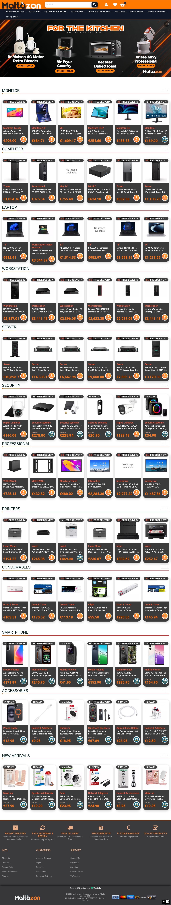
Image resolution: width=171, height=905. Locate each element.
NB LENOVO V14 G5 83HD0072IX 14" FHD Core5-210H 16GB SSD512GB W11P (12, 249)
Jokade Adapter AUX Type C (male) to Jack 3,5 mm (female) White (42, 732)
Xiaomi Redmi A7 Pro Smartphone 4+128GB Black (13, 674)
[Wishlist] (115, 4)
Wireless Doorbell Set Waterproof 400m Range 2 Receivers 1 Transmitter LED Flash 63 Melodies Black (156, 427)
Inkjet (35, 546)
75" (61, 128)
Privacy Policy (7, 867)
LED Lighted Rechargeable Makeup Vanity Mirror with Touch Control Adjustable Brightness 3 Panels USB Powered (14, 797)
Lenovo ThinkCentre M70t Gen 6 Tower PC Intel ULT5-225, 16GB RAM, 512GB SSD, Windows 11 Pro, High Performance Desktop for (13, 191)
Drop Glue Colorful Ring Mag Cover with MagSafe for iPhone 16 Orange (14, 732)
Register (39, 867)
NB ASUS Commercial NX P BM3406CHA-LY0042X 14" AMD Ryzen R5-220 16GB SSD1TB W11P (99, 249)
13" (61, 244)
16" (118, 244)
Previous (163, 90)
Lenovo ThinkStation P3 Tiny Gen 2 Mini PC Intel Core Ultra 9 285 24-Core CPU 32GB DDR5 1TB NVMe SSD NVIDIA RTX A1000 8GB (71, 310)
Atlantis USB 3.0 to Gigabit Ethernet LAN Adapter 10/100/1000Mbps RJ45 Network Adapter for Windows (99, 797)
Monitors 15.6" (96, 128)
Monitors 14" (39, 128)
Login (38, 863)
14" (5, 244)
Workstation (10, 305)
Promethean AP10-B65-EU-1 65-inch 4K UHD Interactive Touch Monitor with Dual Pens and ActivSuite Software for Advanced (127, 485)
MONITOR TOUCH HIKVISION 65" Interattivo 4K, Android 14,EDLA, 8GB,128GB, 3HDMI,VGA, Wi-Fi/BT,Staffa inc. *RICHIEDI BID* (98, 485)
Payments (74, 863)
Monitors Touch (12, 128)
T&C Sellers (75, 876)
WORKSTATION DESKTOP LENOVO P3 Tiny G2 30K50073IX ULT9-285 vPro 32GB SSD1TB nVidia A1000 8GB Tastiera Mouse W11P (42, 310)
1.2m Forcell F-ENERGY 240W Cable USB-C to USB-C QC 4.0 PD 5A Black (155, 732)
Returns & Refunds (44, 876)
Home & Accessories (127, 793)
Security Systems (41, 422)
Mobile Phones (11, 669)
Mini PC (64, 186)
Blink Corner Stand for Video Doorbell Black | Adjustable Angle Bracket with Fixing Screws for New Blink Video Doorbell (98, 427)
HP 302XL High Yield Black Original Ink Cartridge (97, 609)
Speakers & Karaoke (43, 793)
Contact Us (75, 858)
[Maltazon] (21, 5)
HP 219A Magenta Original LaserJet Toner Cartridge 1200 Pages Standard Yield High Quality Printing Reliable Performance (71, 609)
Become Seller (76, 872)
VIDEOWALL (10, 481)
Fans (62, 793)
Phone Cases (10, 728)
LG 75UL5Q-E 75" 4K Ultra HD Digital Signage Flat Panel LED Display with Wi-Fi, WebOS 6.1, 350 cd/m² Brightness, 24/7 (71, 132)
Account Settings (43, 858)
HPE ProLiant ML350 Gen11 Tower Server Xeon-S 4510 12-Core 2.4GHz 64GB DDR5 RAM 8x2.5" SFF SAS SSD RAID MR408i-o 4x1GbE (14, 368)
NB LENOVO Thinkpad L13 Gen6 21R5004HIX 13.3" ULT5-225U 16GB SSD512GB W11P (70, 249)
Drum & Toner (10, 604)
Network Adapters (98, 793)
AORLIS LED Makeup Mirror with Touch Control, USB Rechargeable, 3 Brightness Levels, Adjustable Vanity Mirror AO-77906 (156, 797)
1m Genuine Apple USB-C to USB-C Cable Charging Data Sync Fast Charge (127, 732)
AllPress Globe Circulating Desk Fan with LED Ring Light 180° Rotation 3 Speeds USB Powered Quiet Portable (71, 797)
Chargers (65, 728)
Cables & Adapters (42, 728)
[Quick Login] (107, 4)
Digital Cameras (11, 422)
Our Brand (6, 863)
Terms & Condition (10, 872)
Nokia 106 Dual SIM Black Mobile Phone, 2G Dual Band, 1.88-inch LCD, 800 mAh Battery (71, 674)
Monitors (150, 128)
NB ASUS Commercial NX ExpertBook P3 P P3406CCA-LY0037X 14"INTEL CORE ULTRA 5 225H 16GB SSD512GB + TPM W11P (156, 249)
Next (167, 90)
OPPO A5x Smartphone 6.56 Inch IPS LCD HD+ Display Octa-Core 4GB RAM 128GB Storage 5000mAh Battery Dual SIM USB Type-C (155, 674)
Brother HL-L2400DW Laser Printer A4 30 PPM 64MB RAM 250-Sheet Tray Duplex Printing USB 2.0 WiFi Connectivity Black (14, 550)
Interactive (94, 481)
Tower (6, 186)
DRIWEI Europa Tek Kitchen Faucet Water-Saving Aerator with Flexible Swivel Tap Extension (127, 797)
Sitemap (5, 876)
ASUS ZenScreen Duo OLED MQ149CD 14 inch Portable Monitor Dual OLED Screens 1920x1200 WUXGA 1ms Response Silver (43, 132)
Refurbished (38, 186)
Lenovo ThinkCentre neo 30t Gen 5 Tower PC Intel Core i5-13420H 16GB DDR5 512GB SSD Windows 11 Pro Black (127, 191)
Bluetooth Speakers (99, 728)
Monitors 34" (123, 128)
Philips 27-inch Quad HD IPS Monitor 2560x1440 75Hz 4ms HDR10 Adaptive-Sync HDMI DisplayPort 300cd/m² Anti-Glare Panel (156, 132)
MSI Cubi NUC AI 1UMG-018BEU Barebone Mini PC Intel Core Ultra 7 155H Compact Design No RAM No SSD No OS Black (99, 191)
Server (7, 364)
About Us (6, 858)
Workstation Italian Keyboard (42, 246)
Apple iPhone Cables (127, 728)
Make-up (8, 793)
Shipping (74, 867)
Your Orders (41, 872)
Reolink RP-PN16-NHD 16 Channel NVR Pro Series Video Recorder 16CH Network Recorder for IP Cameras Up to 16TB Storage (43, 427)
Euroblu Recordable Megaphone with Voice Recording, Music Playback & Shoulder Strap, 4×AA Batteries (42, 797)
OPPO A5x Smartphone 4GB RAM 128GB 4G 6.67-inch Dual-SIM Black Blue (98, 674)
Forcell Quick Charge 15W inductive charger (70, 732)
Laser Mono (9, 546)
